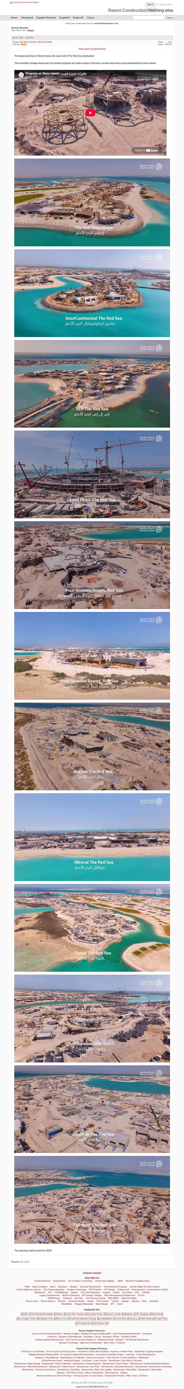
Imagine (106, 1292)
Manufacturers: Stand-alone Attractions (117, 1367)
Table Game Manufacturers (91, 1343)
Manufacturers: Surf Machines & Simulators (153, 1367)
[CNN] (24, 1314)
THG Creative (102, 1301)
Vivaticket (154, 1301)
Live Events (87, 1360)
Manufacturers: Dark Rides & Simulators (125, 1360)
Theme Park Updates (104, 1281)
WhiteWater (66, 1304)
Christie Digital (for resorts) (28, 1289)
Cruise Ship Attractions (145, 1354)
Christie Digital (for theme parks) (144, 1286)
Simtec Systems (48, 1301)
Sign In (150, 4)
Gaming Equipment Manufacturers (49, 1340)
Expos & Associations (96, 1357)
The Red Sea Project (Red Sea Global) (36, 42)
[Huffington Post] (44, 1319)
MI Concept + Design (91, 1295)
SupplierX (64, 17)
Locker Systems (100, 1360)
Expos (90, 17)
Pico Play (78, 1298)
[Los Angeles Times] (26, 1319)
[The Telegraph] (141, 1314)
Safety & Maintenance (94, 1373)
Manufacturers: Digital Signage (27, 1364)
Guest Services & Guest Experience (80, 1340)
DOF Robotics (95, 1289)
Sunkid (90, 1301)
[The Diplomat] (82, 1323)
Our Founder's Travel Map (80, 1281)
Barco (52, 1286)
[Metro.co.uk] (60, 1319)
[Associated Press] (93, 1314)
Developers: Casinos (92, 1337)
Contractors (52, 1337)
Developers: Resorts (111, 1337)
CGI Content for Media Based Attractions (77, 1354)
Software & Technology (68, 1343)
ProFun (141, 1295)
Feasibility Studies (129, 1337)
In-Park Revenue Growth (52, 1360)
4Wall (27, 1286)
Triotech (115, 1301)
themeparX (27, 17)
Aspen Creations (39, 1286)
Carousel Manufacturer (90, 1286)
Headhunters (143, 1357)
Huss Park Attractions (90, 1292)
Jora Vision (127, 1292)
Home (14, 17)
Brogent (73, 1286)
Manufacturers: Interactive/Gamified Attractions (149, 1364)
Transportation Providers (114, 1376)
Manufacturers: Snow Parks (88, 1367)
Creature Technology (76, 1289)
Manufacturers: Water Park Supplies (97, 1370)
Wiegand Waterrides (84, 1304)
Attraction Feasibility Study (137, 1281)
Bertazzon (62, 1286)
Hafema (74, 1292)
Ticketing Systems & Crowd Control (88, 1376)
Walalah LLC (103, 1387)
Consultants (147, 1334)
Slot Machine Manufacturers (137, 1340)
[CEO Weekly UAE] (99, 1323)
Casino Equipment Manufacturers (126, 1334)
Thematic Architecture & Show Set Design (53, 1376)
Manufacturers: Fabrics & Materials (56, 1364)
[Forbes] (58, 1314)
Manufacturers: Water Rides (125, 1370)
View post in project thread (92, 49)
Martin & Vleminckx (71, 1295)
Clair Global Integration (53, 1289)
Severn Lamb (32, 1301)
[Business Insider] (112, 1314)
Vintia (144, 1301)
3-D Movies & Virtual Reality (33, 1351)
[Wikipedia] (127, 1314)
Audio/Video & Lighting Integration (149, 1351)
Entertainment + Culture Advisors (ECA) (150, 1289)
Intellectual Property (105, 1340)
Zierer (120, 1304)
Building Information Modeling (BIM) (96, 1334)
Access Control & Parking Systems (47, 1334)
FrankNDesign (61, 1292)
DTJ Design (109, 1289)
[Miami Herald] (156, 1314)
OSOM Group (54, 1298)
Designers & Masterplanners (70, 1337)
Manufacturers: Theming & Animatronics (39, 1370)
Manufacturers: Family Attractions (87, 1364)
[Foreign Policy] (160, 1319)
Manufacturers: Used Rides (68, 1370)
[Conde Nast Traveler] (73, 1314)
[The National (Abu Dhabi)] (40, 1314)
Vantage (125, 1301)
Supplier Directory (46, 17)
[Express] (132, 1319)
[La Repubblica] (104, 1319)
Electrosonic (39, 1292)
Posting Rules (59, 1281)
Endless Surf (123, 1289)
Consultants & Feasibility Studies (109, 1354)
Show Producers (111, 1373)
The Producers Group (95, 1298)
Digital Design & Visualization (72, 1357)
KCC (137, 1292)
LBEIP (120, 1281)
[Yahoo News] (144, 1319)
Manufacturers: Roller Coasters (62, 1367)
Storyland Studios (77, 1301)
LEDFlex (146, 1292)
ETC (50, 1292)
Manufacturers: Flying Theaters (115, 1364)
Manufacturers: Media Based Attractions (31, 1367)
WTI (112, 1304)
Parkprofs (67, 1298)
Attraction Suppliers (71, 1334)
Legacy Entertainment (50, 1295)
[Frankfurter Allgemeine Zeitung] (82, 1319)
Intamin (116, 1292)
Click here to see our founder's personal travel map (125, 10)
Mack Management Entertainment (119, 1295)
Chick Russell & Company (115, 1286)
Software (123, 1373)
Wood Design (102, 1304)
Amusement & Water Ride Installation (93, 1351)
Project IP (78, 17)
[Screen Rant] (119, 1319)
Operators (120, 1340)
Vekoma (135, 1301)
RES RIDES (113, 1298)
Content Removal (42, 1281)
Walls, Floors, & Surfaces (114, 1343)
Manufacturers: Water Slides (150, 1370)
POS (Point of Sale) (75, 1373)
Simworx (62, 1301)
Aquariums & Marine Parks (122, 1351)
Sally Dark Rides (128, 1298)
